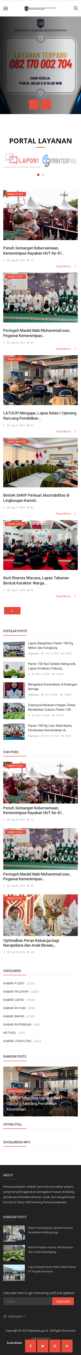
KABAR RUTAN (14, 1008)
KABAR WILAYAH (16, 991)
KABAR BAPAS (13, 1016)
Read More (63, 266)
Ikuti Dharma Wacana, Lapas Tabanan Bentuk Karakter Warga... (36, 580)
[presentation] (34, 104)
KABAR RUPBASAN (17, 1024)
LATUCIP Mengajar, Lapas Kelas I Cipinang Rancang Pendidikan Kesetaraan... (34, 1103)
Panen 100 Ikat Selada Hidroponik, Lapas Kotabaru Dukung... (52, 666)
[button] (38, 174)
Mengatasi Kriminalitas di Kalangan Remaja (52, 686)
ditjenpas (33, 653)
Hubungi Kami (41, 1338)
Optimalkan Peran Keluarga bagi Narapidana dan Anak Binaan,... (31, 943)
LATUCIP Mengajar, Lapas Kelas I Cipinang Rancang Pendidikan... (39, 416)
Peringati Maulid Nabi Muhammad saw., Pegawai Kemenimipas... (37, 333)
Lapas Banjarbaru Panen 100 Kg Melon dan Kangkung (50, 645)
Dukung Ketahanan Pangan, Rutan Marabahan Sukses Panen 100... (52, 707)
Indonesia (15, 1316)
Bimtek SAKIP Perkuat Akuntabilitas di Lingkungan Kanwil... (36, 498)
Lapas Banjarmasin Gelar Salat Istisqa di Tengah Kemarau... (52, 1269)
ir (4, 260)
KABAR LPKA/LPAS (17, 1041)
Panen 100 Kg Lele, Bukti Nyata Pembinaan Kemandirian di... (50, 728)
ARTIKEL (9, 1032)
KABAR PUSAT (14, 983)
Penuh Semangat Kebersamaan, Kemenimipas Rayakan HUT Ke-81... (34, 250)
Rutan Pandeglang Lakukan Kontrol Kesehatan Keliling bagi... (50, 1230)
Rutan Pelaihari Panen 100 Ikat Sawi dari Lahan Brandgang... (50, 1250)
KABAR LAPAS (13, 999)
